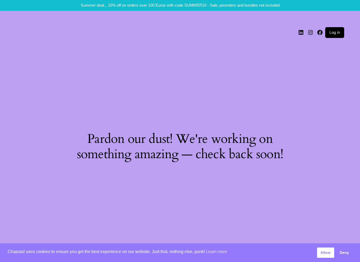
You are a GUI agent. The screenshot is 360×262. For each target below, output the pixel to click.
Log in (334, 32)
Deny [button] (344, 252)
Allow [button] (325, 252)
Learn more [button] (216, 251)
